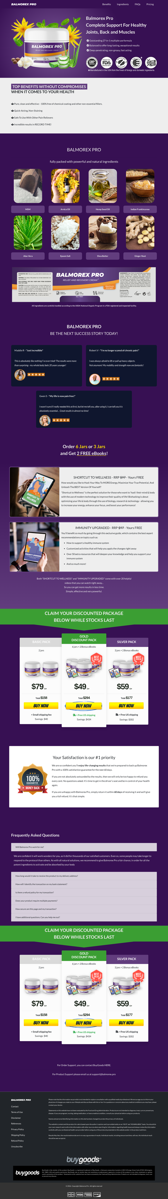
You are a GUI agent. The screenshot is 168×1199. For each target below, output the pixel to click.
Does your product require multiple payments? (36, 900)
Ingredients (123, 4)
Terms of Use (17, 1112)
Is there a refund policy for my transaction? (34, 892)
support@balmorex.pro (104, 1074)
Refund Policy (17, 1140)
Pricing (150, 4)
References (16, 1123)
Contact (15, 1106)
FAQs (137, 4)
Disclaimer (16, 1118)
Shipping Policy (18, 1135)
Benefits (106, 4)
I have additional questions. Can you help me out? (37, 917)
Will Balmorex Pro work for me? (29, 847)
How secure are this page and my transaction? (35, 909)
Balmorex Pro (84, 1186)
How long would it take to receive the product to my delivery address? (46, 876)
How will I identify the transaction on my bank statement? (41, 884)
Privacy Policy (17, 1129)
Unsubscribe (17, 1146)
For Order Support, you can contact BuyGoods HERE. (84, 1065)
